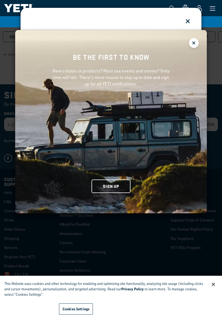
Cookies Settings (76, 309)
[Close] (213, 284)
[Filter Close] (194, 43)
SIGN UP (111, 186)
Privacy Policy (132, 289)
